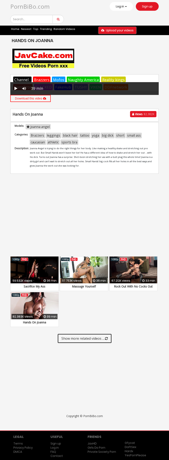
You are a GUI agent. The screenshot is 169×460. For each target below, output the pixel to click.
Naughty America (83, 79)
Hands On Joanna (34, 322)
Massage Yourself (84, 286)
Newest (26, 29)
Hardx (129, 451)
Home (15, 29)
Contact (56, 456)
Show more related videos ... (83, 338)
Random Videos (64, 29)
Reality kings (113, 79)
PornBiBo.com (30, 6)
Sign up (147, 6)
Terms (18, 443)
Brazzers (41, 79)
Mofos (58, 79)
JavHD (92, 443)
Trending (46, 29)
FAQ (53, 452)
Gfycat (130, 443)
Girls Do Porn (96, 448)
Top (35, 29)
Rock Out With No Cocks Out (133, 286)
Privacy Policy (23, 448)
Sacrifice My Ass (34, 286)
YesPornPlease (135, 455)
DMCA (17, 452)
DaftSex (130, 447)
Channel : (22, 79)
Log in (54, 448)
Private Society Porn (102, 452)
